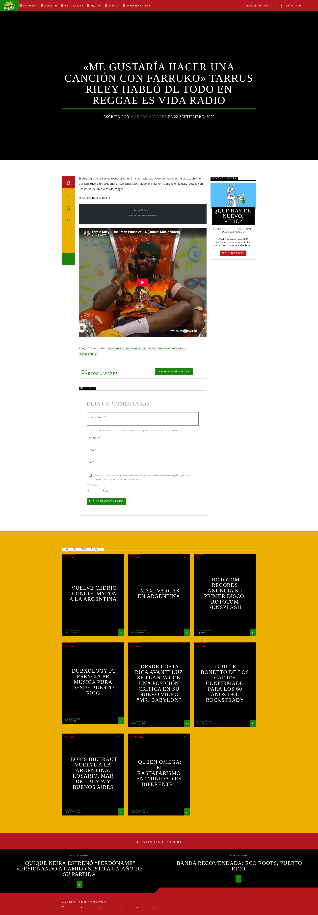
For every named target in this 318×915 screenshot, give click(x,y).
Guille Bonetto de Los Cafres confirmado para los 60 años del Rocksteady (225, 683)
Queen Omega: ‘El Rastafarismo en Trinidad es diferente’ (159, 773)
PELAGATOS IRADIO (258, 5)
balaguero (116, 348)
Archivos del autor (174, 371)
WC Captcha (92, 485)
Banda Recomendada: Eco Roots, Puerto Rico (239, 866)
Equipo (96, 5)
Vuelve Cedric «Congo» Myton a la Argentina (93, 593)
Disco (199, 557)
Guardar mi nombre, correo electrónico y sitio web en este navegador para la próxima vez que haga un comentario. (142, 475)
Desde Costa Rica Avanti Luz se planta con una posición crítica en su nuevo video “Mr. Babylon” (159, 683)
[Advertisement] (233, 316)
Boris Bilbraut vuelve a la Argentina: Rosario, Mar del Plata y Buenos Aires (93, 773)
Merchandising (139, 5)
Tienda (114, 5)
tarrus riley (88, 354)
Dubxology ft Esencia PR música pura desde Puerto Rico (94, 682)
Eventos (51, 5)
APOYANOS (293, 5)
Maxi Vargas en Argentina (159, 593)
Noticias (30, 5)
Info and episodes (233, 253)
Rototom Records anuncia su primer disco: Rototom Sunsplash (225, 593)
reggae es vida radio (172, 348)
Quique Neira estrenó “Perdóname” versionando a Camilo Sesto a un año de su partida (79, 868)
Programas (74, 5)
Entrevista (133, 348)
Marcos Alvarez (148, 117)
